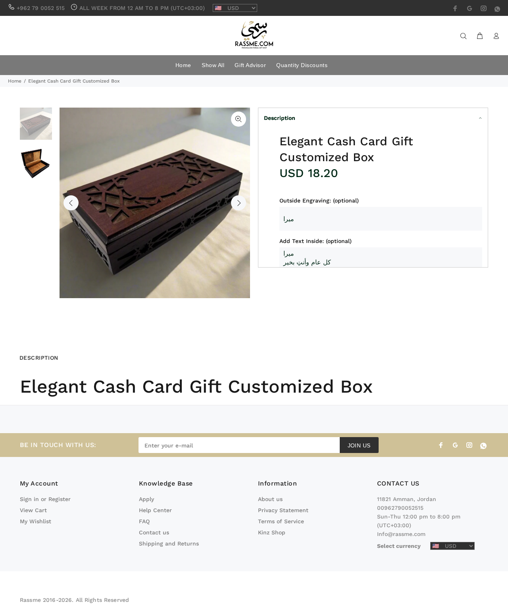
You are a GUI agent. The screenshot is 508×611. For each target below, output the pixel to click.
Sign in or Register (45, 499)
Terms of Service (281, 521)
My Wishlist (35, 521)
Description (279, 118)
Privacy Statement (283, 510)
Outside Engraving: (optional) (319, 200)
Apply (146, 499)
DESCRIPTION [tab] (38, 358)
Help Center (155, 510)
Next (238, 202)
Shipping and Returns (169, 543)
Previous (71, 202)
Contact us (154, 532)
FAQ (144, 521)
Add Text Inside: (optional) (315, 241)
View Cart (33, 510)
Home (14, 81)
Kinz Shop (271, 532)
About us (270, 499)
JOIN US (359, 445)
